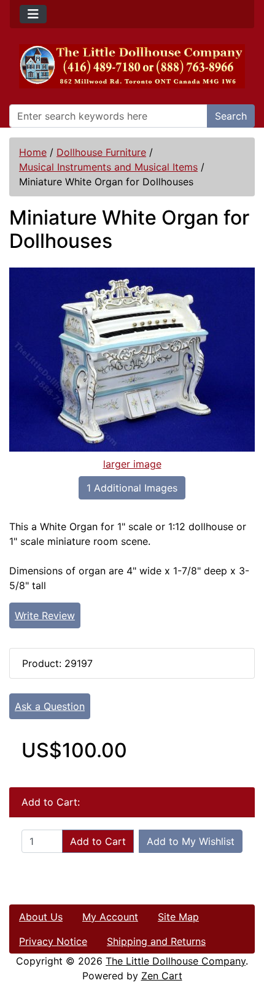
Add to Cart (98, 841)
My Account (110, 917)
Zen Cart (161, 976)
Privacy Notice (53, 941)
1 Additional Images (132, 488)
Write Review (45, 615)
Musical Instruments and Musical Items (108, 167)
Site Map (178, 917)
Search (231, 116)
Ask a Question (50, 706)
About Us (41, 917)
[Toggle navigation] (33, 14)
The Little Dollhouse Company (176, 961)
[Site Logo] (132, 66)
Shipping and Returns (156, 941)
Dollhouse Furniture (101, 152)
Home (33, 152)
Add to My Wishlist (191, 841)
